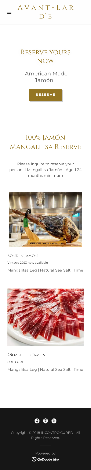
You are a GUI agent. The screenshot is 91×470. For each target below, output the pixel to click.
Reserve (45, 95)
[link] (45, 12)
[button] (11, 12)
